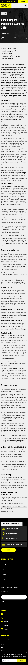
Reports (3, 579)
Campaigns (4, 564)
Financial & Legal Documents (8, 639)
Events (2, 645)
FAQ (2, 647)
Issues (2, 569)
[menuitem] (2, 1)
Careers (3, 650)
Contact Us (3, 642)
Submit (2, 601)
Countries (3, 574)
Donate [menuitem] (24, 2)
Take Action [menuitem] (11, 1)
